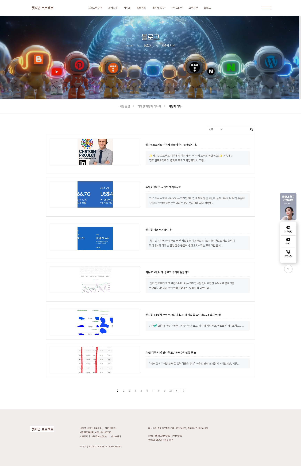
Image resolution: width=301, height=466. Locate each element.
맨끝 (183, 390)
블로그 (207, 7)
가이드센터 (176, 7)
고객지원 (193, 7)
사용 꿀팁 (124, 106)
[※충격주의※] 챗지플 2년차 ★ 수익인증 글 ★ (171, 352)
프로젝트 (141, 7)
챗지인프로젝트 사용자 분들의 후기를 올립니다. (171, 144)
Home (129, 45)
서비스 (127, 7)
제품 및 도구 (158, 7)
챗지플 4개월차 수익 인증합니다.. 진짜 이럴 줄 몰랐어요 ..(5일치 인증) (183, 314)
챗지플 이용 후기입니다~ (159, 229)
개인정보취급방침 (99, 436)
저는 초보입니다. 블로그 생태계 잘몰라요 (167, 272)
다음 (176, 390)
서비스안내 (116, 436)
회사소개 (112, 7)
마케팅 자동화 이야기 (149, 106)
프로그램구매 (95, 7)
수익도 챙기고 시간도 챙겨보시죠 (163, 187)
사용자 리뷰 (175, 106)
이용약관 (84, 436)
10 (170, 390)
